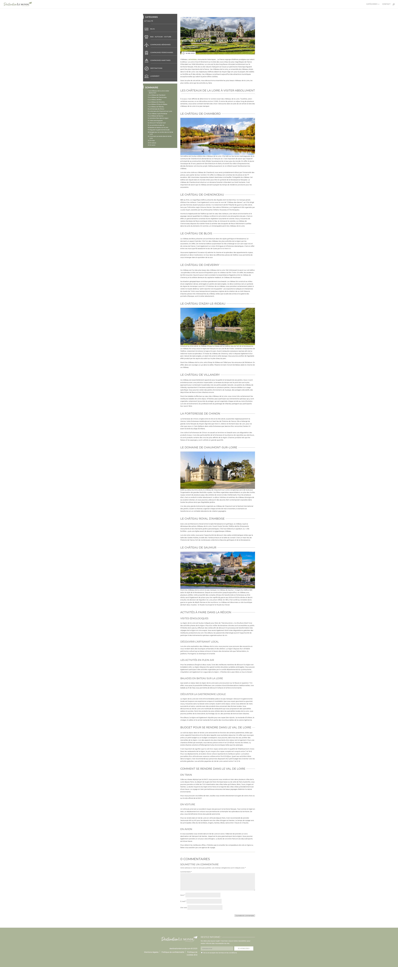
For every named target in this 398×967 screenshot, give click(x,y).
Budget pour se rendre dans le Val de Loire (161, 133)
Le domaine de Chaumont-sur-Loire (160, 111)
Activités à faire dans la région (159, 118)
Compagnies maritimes (160, 60)
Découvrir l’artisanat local (158, 123)
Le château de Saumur (156, 116)
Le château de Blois (155, 99)
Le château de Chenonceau (158, 97)
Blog (152, 29)
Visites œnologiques (156, 120)
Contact (386, 4)
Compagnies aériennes (160, 45)
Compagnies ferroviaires (161, 52)
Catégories (371, 4)
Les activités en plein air (156, 125)
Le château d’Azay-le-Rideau (158, 104)
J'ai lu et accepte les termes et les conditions (220, 953)
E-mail (183, 901)
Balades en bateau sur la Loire (158, 127)
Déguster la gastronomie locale (159, 130)
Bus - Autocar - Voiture (160, 37)
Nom (182, 895)
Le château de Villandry (156, 106)
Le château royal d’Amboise (158, 113)
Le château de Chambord (157, 95)
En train (152, 140)
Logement (154, 76)
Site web (183, 908)
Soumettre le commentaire (244, 915)
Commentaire (186, 872)
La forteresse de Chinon (156, 109)
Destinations (156, 68)
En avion (152, 145)
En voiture (153, 143)
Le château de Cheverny (157, 102)
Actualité (148, 21)
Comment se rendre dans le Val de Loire (161, 137)
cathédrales (192, 59)
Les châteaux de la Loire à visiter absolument (159, 92)
